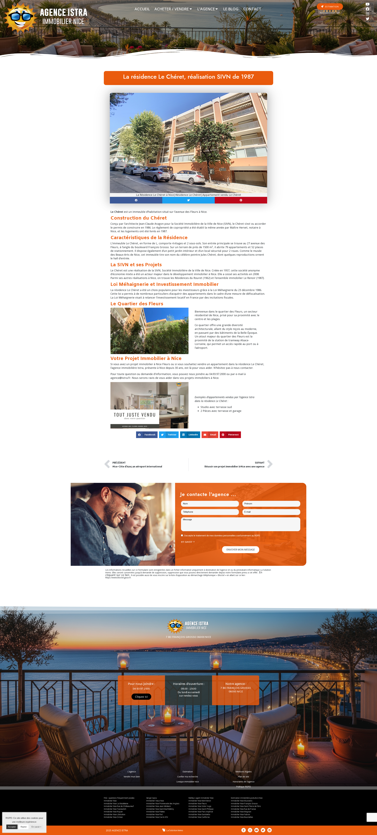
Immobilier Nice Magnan (241, 812)
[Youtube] (368, 4)
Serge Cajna (151, 798)
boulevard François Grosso (152, 247)
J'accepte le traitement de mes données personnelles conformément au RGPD (222, 535)
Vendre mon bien (132, 776)
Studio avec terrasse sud (216, 407)
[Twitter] (368, 19)
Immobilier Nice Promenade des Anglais (162, 803)
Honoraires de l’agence (243, 781)
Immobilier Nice (110, 801)
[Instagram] (368, 14)
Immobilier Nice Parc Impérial (200, 812)
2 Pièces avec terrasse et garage (221, 411)
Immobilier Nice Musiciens (241, 801)
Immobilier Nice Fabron (240, 814)
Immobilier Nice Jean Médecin (158, 806)
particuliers (161, 293)
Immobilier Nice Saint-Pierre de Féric (246, 806)
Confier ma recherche (187, 776)
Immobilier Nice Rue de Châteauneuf (119, 806)
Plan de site (243, 776)
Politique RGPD (243, 786)
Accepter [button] (12, 827)
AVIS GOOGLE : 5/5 (330, 13)
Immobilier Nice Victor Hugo (199, 806)
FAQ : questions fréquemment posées (119, 798)
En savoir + (36, 827)
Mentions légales (243, 771)
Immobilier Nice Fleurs (197, 803)
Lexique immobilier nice (187, 781)
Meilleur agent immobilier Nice (200, 798)
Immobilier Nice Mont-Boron (199, 801)
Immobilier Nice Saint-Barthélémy (160, 809)
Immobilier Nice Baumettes (242, 817)
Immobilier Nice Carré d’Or (157, 817)
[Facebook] (368, 9)
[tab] (142, 9)
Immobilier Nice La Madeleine (116, 803)
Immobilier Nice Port (154, 814)
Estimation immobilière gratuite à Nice (246, 798)
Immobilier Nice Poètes (155, 812)
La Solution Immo (174, 830)
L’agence (132, 771)
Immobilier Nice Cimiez (113, 817)
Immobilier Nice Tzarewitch (115, 809)
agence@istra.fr (120, 378)
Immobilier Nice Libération (114, 814)
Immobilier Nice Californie (199, 817)
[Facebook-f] (243, 830)
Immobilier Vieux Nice (155, 801)
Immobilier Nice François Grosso (244, 803)
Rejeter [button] (24, 827)
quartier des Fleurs (233, 336)
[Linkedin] (269, 830)
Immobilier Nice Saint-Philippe (200, 809)
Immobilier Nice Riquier (113, 812)
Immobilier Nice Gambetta (199, 814)
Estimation (188, 771)
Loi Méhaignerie (223, 290)
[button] (330, 6)
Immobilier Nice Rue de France (243, 809)
